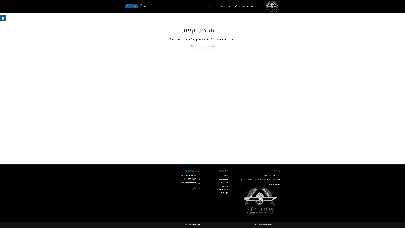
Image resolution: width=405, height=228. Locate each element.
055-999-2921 (190, 179)
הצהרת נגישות (223, 189)
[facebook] (193, 188)
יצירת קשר (224, 186)
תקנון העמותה (223, 193)
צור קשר (209, 6)
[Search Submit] (192, 46)
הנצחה (230, 6)
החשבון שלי (131, 6)
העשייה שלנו (240, 6)
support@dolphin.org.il (186, 182)
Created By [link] (189, 225)
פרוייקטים (224, 182)
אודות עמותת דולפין (221, 179)
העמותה (250, 6)
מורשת (223, 6)
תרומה (146, 6)
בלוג (217, 6)
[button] (3, 18)
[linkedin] (198, 188)
